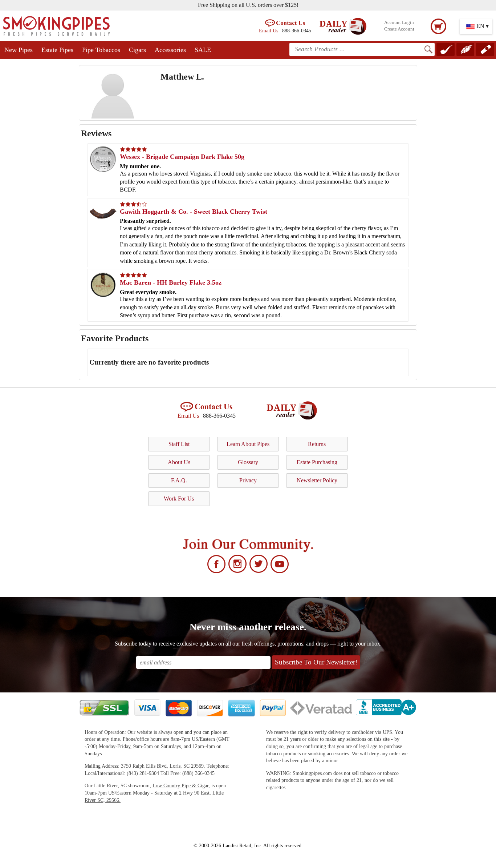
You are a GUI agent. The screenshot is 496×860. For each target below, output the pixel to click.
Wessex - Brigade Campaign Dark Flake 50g (182, 156)
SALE (203, 49)
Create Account (399, 29)
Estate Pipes (57, 49)
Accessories (170, 49)
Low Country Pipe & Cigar (180, 785)
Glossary (248, 462)
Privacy (248, 480)
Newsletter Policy (317, 480)
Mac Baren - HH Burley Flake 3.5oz (170, 282)
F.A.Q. (179, 480)
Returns (317, 444)
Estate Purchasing (317, 462)
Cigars (137, 49)
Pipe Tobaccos (101, 49)
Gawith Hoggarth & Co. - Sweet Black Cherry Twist (193, 211)
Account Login (399, 22)
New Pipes (18, 49)
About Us (179, 462)
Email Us (268, 30)
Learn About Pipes (248, 444)
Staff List (179, 444)
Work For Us (179, 498)
